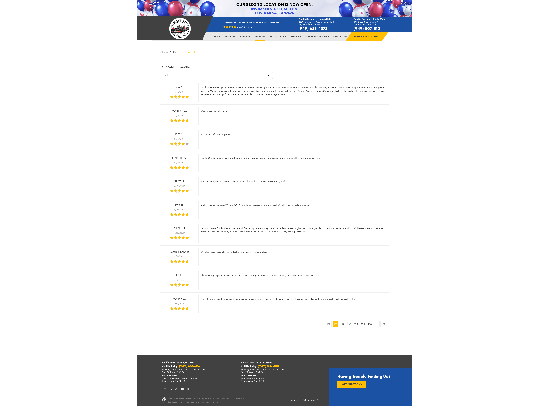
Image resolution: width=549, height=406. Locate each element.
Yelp (176, 389)
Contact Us (340, 36)
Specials (296, 36)
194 (356, 324)
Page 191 (191, 52)
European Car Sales (317, 36)
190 (329, 324)
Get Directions (352, 384)
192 (342, 324)
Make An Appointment (367, 36)
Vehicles (245, 36)
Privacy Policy (294, 400)
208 (383, 324)
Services (230, 36)
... (322, 324)
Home (217, 36)
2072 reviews (244, 27)
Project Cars (278, 36)
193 (349, 324)
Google (171, 389)
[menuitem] (217, 36)
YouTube (182, 389)
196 (370, 324)
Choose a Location (177, 67)
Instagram (188, 389)
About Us (260, 36)
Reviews (177, 52)
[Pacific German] (180, 28)
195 (363, 324)
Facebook (165, 389)
